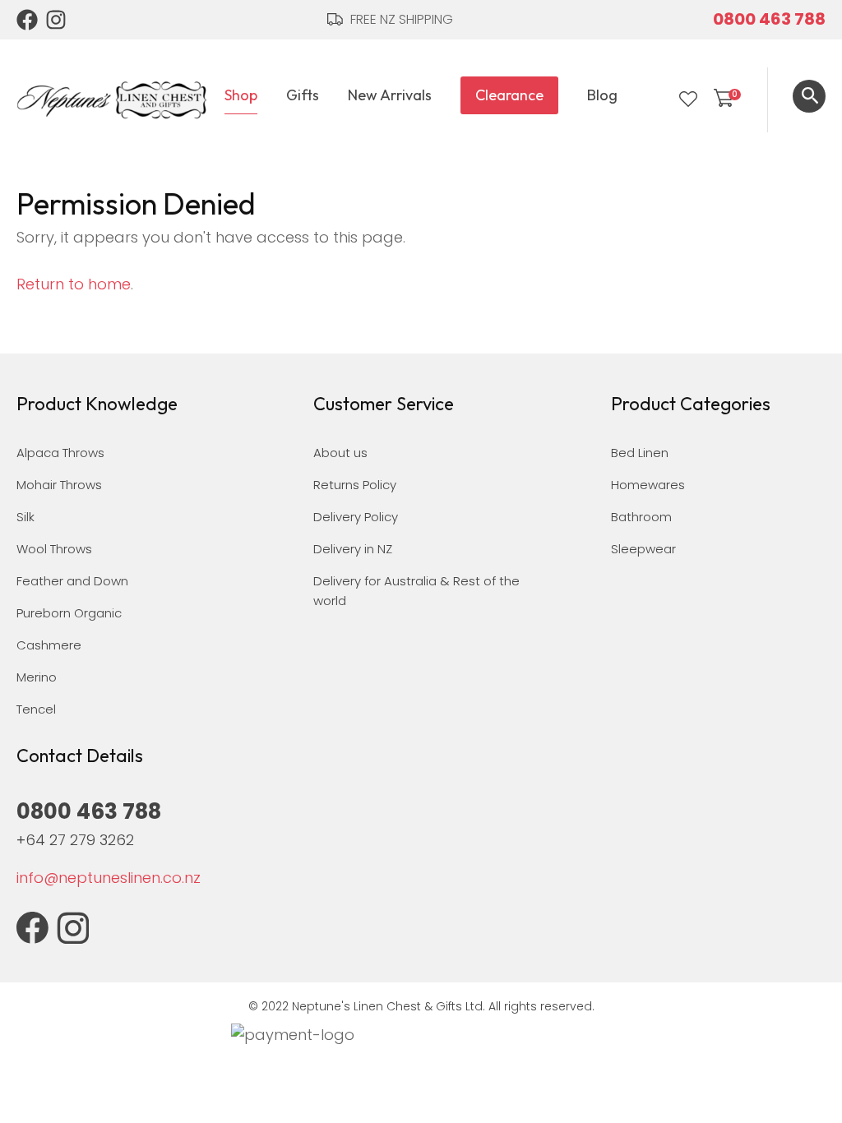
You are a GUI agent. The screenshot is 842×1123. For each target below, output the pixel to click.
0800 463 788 (769, 18)
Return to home (73, 284)
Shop (240, 94)
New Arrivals (390, 94)
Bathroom (641, 516)
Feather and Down (72, 580)
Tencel (36, 709)
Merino (36, 677)
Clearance (509, 94)
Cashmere (48, 645)
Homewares (648, 484)
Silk (25, 516)
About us (340, 452)
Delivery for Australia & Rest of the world (416, 590)
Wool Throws (54, 548)
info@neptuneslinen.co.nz (108, 877)
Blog (602, 94)
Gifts (302, 94)
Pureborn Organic (69, 613)
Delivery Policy (355, 516)
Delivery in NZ (352, 548)
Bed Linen (640, 452)
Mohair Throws (59, 484)
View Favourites (688, 99)
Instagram (56, 19)
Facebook (27, 19)
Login (654, 99)
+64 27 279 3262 (75, 840)
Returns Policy (354, 484)
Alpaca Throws (60, 452)
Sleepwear (643, 548)
